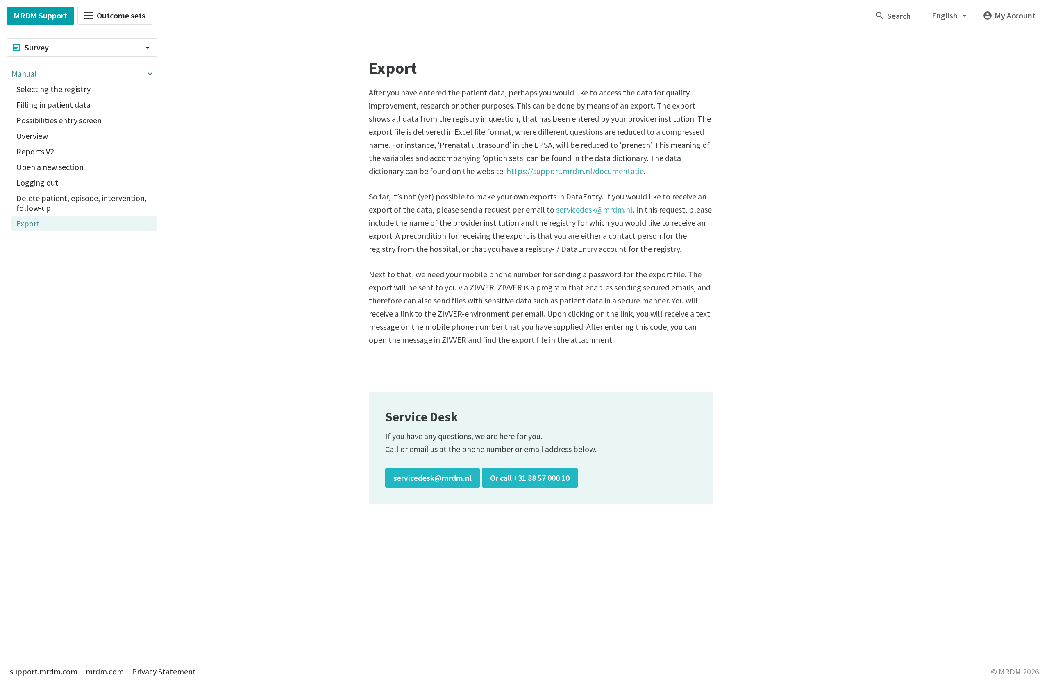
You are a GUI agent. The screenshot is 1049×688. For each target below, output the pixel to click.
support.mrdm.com (43, 671)
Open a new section (50, 167)
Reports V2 (35, 151)
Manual (24, 73)
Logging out (37, 182)
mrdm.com (105, 671)
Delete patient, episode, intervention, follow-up (81, 203)
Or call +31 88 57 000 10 (530, 478)
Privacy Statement (164, 671)
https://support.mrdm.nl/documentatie (575, 171)
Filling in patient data (53, 105)
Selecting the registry (53, 89)
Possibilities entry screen (59, 120)
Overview (32, 136)
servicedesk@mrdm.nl (594, 209)
